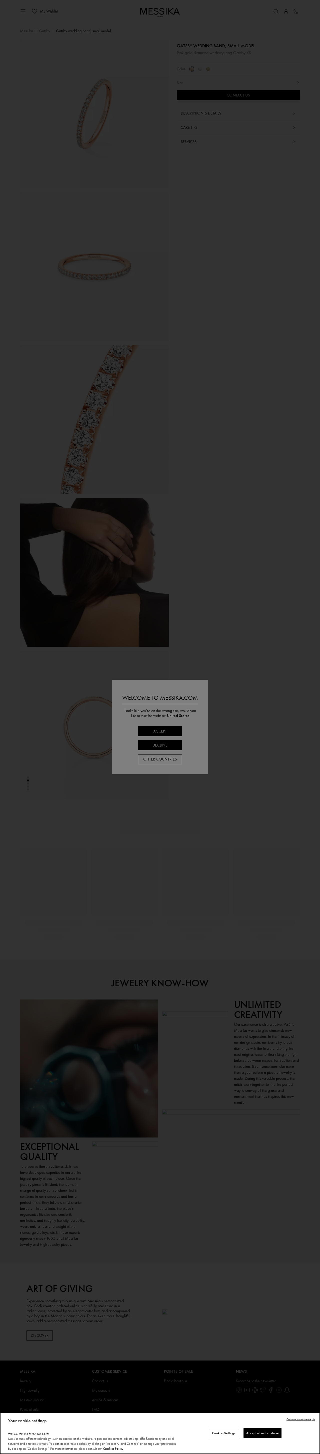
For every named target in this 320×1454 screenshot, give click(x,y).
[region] (160, 1433)
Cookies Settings (223, 1433)
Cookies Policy (113, 1448)
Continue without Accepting (301, 1419)
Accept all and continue (262, 1433)
